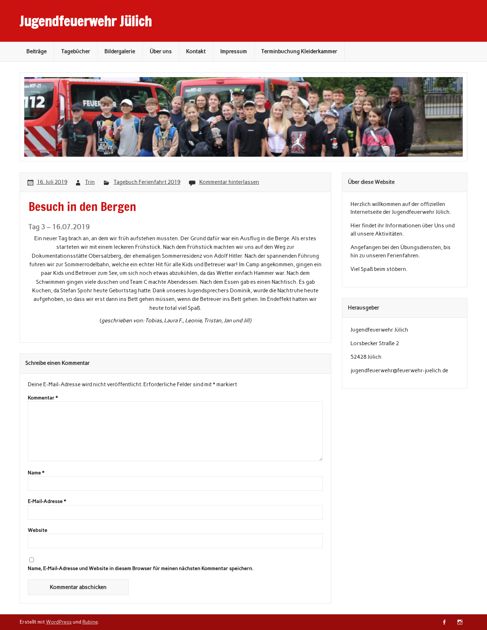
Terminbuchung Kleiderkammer (299, 51)
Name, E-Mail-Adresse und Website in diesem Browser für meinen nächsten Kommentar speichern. (140, 568)
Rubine (90, 622)
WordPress (59, 622)
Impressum (233, 51)
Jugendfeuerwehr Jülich (86, 21)
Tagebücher (75, 51)
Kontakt (196, 51)
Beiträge (36, 51)
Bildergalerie (119, 51)
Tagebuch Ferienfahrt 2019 (147, 182)
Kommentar (43, 397)
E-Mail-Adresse (47, 501)
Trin (90, 182)
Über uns (161, 51)
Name (36, 472)
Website (37, 530)
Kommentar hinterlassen (229, 182)
